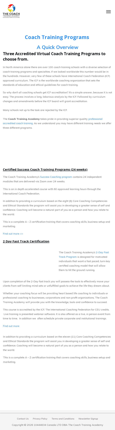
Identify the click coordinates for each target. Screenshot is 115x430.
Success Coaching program (56, 176)
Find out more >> (13, 233)
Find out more (11, 326)
